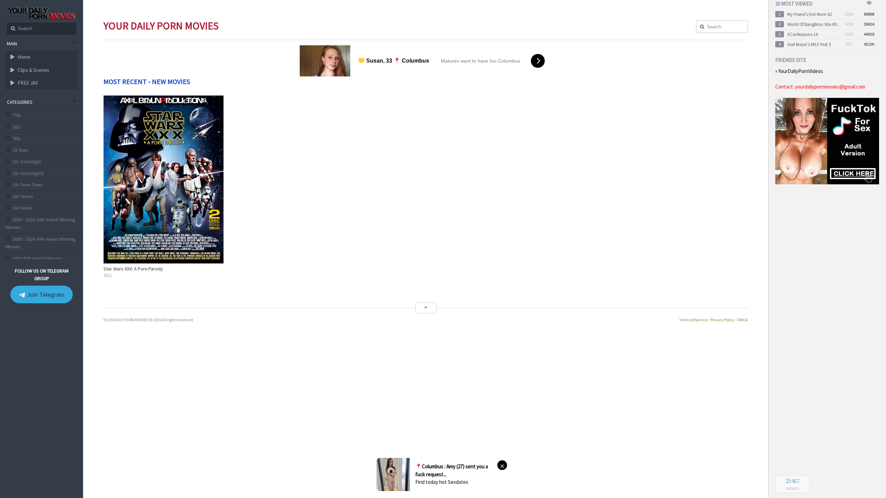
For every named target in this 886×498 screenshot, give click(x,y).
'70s (16, 115)
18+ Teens (22, 196)
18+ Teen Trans (27, 185)
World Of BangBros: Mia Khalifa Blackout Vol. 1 (814, 24)
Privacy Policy (722, 319)
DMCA (742, 319)
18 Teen (20, 150)
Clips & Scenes (33, 70)
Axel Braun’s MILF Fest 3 (809, 44)
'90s (16, 138)
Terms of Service (693, 319)
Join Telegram (45, 294)
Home (23, 57)
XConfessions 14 (802, 34)
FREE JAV (27, 83)
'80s (16, 127)
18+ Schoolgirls (28, 173)
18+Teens (22, 208)
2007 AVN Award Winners (37, 258)
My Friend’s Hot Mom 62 (809, 14)
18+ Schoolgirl (27, 161)
